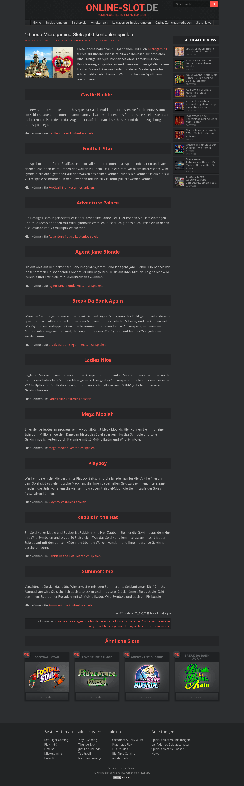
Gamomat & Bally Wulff (127, 740)
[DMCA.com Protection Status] (122, 777)
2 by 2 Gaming (87, 740)
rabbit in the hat (143, 626)
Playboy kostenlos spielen (67, 502)
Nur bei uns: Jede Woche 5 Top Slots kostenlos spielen (202, 133)
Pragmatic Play (122, 744)
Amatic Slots (120, 758)
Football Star (47, 657)
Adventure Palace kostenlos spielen (74, 236)
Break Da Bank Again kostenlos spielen (77, 344)
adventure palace (65, 621)
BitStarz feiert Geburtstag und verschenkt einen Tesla (201, 179)
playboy (128, 626)
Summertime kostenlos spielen (71, 605)
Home (37, 22)
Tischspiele (78, 22)
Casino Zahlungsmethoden (173, 22)
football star (149, 621)
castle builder (133, 621)
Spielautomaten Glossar (167, 749)
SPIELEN (47, 696)
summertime (162, 626)
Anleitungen (99, 22)
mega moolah (97, 626)
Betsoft (49, 758)
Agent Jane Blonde (147, 657)
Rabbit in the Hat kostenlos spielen (75, 556)
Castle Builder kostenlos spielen (72, 133)
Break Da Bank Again (197, 657)
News (155, 754)
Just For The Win (89, 749)
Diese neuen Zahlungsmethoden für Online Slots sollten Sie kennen (201, 164)
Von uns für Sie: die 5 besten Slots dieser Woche (199, 63)
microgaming (115, 626)
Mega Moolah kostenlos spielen (72, 448)
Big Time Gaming (123, 754)
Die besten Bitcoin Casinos (122, 768)
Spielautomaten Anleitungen (170, 740)
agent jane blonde (87, 621)
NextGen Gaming (89, 758)
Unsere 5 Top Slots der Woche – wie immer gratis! (201, 147)
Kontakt (145, 772)
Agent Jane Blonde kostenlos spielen (75, 285)
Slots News (203, 22)
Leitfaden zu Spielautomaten (131, 22)
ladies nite (164, 621)
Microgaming (157, 49)
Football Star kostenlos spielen (71, 187)
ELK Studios (120, 749)
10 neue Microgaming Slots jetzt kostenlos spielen (79, 34)
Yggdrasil (84, 754)
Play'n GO (50, 744)
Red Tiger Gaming (56, 740)
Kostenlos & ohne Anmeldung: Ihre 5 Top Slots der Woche (201, 104)
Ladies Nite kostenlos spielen (70, 399)
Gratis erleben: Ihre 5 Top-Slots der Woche (200, 50)
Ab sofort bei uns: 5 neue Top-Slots (198, 91)
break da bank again (112, 621)
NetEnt (49, 749)
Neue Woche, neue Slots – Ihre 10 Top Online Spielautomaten (202, 77)
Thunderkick (86, 744)
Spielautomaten (56, 22)
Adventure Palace (97, 657)
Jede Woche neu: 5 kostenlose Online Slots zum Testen (201, 118)
